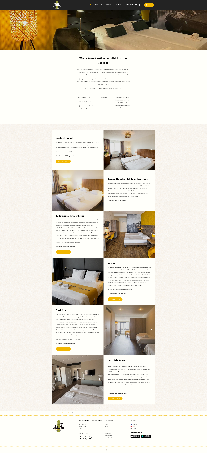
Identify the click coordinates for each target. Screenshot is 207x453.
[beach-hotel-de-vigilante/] (90, 438)
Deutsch (134, 428)
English (133, 426)
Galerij (118, 5)
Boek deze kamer (63, 161)
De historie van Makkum (110, 437)
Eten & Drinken (99, 5)
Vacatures (133, 5)
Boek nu (150, 5)
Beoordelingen (108, 433)
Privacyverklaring (108, 435)
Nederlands (134, 424)
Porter (109, 450)
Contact (126, 5)
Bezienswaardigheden (109, 431)
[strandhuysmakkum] (80, 438)
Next (151, 150)
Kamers (90, 5)
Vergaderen (110, 5)
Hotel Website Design (100, 450)
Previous (107, 150)
